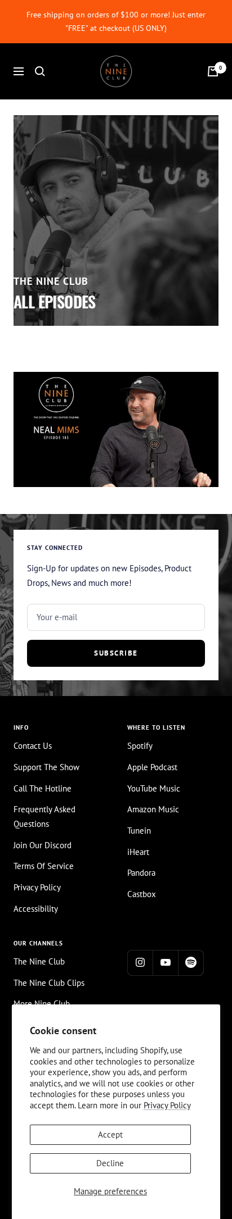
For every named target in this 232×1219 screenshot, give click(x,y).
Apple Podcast (152, 767)
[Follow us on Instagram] (140, 962)
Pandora (141, 872)
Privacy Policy (167, 1105)
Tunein (139, 830)
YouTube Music (153, 788)
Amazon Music (153, 809)
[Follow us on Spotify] (190, 962)
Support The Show (46, 767)
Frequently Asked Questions (44, 816)
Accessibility (36, 908)
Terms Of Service (44, 866)
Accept (110, 1134)
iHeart (138, 852)
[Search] (40, 71)
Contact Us (33, 745)
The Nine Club (39, 961)
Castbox (141, 894)
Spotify (140, 745)
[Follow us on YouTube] (165, 962)
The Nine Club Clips (49, 982)
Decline (110, 1163)
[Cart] (212, 71)
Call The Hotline (43, 788)
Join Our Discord (43, 845)
